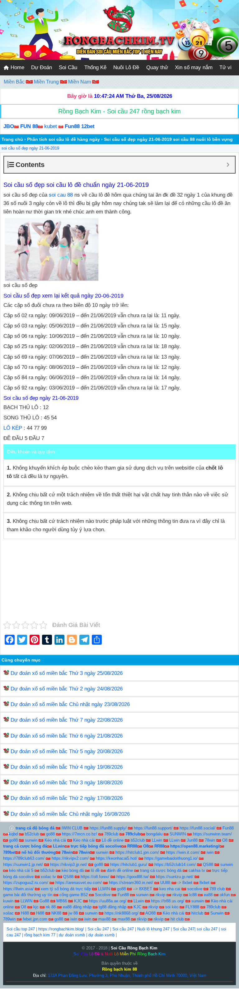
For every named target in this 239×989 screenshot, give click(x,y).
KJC (78, 901)
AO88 (150, 913)
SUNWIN (178, 834)
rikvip (160, 894)
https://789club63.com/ (24, 858)
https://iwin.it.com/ (182, 852)
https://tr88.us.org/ (167, 901)
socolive (194, 888)
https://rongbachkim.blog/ (61, 929)
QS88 (208, 864)
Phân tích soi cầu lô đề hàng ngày (63, 139)
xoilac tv (48, 876)
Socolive (102, 894)
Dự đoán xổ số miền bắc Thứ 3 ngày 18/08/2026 (67, 783)
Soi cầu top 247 (21, 929)
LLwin (157, 840)
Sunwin (216, 913)
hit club (177, 919)
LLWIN (104, 888)
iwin (210, 852)
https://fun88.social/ (197, 828)
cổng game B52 (73, 894)
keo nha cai (169, 888)
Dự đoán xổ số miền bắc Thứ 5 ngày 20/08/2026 (67, 751)
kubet (50, 126)
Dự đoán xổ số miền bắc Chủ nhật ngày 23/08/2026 (70, 704)
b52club (32, 834)
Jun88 (192, 840)
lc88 (193, 894)
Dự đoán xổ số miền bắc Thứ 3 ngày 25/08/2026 (67, 673)
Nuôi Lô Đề (126, 67)
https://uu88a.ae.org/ (107, 901)
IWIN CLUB (72, 828)
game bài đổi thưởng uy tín (27, 894)
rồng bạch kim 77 (39, 935)
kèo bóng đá (73, 870)
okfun (225, 894)
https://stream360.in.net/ (131, 882)
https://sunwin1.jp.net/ (23, 864)
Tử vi (225, 67)
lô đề (95, 870)
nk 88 (51, 907)
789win (9, 919)
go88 (50, 834)
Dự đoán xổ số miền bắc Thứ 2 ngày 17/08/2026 (67, 798)
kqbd (13, 834)
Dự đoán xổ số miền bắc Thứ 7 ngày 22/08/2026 (67, 720)
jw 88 (73, 913)
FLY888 (192, 907)
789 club (217, 888)
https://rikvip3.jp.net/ (68, 864)
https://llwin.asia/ (18, 888)
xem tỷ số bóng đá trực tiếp (66, 888)
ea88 (208, 894)
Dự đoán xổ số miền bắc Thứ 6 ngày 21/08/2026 (67, 736)
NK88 (56, 913)
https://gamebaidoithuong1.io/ (171, 858)
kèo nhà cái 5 (21, 870)
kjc (36, 907)
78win (210, 840)
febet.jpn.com (35, 919)
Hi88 (25, 913)
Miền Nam (80, 81)
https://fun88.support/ (153, 828)
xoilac (8, 913)
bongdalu (154, 834)
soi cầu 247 (207, 929)
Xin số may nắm (194, 67)
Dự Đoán (41, 67)
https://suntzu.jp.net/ (174, 876)
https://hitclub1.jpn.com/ (137, 852)
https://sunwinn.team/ (212, 834)
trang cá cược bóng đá (160, 870)
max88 (104, 919)
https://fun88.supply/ (108, 828)
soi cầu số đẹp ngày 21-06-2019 (30, 148)
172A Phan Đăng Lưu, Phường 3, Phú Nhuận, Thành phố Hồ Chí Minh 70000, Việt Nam (127, 975)
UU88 (165, 882)
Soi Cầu (68, 67)
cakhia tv (197, 870)
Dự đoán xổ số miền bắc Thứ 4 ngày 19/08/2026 (67, 767)
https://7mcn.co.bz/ (79, 834)
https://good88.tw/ (132, 876)
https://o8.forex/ (95, 876)
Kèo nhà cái (55, 840)
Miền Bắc (15, 81)
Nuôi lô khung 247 (153, 929)
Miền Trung (47, 81)
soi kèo (171, 907)
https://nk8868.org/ (121, 913)
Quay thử (157, 67)
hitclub (197, 913)
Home (16, 67)
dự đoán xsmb (72, 935)
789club (111, 834)
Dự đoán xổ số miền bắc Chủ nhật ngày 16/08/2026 (70, 814)
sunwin (31, 840)
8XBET (145, 888)
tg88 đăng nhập (112, 907)
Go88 (44, 901)
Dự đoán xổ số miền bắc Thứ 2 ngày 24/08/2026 (67, 689)
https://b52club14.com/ (175, 864)
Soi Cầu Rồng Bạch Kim (134, 948)
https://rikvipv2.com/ (70, 858)
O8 (224, 840)
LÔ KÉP (12, 428)
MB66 (61, 901)
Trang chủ (12, 139)
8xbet (187, 882)
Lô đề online (113, 840)
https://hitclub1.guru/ (128, 864)
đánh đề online (120, 870)
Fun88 (228, 828)
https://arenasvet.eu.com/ (78, 882)
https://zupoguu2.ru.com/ (25, 882)
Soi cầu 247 (98, 929)
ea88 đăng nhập (77, 907)
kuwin (8, 901)
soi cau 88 (61, 195)
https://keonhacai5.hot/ (116, 858)
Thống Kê (95, 67)
